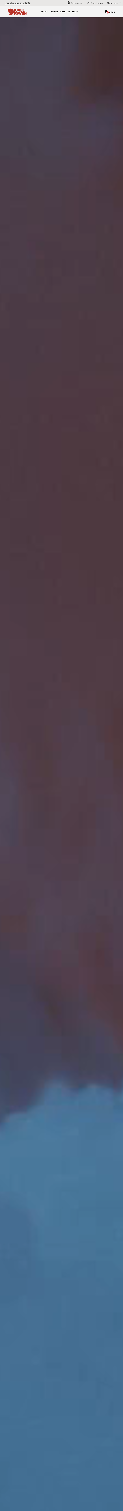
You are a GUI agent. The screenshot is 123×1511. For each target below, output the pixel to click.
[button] (113, 3)
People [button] (54, 11)
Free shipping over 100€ (17, 3)
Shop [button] (75, 11)
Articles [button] (65, 11)
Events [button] (45, 11)
